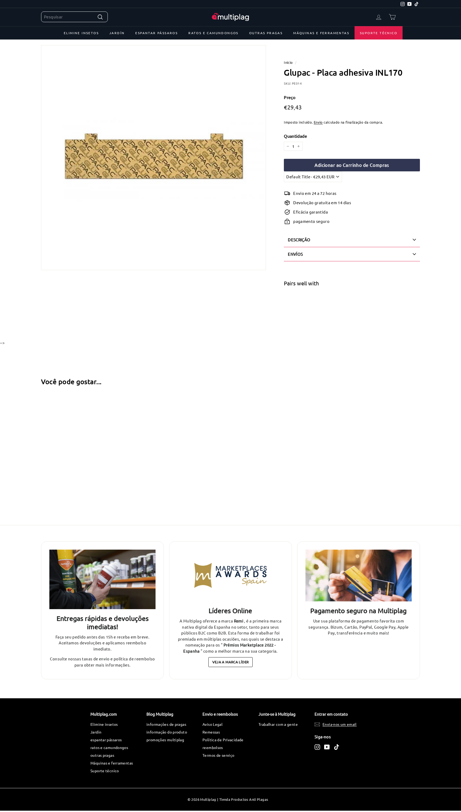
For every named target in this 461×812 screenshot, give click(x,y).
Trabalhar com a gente (278, 724)
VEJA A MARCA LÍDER (230, 662)
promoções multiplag (165, 739)
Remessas (211, 732)
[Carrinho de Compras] (392, 17)
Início (288, 62)
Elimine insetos (81, 33)
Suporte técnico (378, 33)
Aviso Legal (212, 724)
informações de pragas (166, 724)
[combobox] (74, 16)
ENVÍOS (295, 254)
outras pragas (266, 33)
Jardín (117, 33)
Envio (318, 122)
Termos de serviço (218, 755)
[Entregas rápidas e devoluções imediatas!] (102, 579)
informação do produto (166, 732)
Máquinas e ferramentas (321, 33)
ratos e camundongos (213, 33)
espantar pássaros (156, 33)
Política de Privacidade (223, 739)
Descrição (299, 239)
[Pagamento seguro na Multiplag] (358, 576)
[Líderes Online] (230, 576)
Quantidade (295, 136)
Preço (289, 97)
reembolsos (212, 747)
